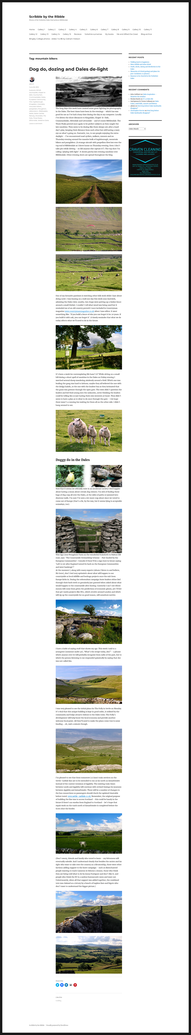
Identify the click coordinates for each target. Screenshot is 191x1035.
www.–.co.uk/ (79, 796)
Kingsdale (32, 104)
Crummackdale (35, 97)
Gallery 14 (56, 34)
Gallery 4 (73, 29)
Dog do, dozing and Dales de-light (68, 69)
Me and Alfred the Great (127, 34)
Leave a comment (35, 123)
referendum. (33, 111)
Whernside (33, 120)
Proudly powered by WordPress (57, 1025)
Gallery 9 (125, 29)
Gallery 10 (137, 29)
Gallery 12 (33, 34)
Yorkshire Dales (43, 120)
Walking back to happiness (139, 62)
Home (32, 29)
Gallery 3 (62, 29)
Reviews (77, 34)
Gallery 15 (67, 34)
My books (109, 34)
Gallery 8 (115, 29)
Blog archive (146, 34)
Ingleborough (38, 102)
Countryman (37, 95)
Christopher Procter (137, 111)
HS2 (30, 102)
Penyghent (42, 109)
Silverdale (39, 116)
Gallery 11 (148, 29)
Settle (31, 113)
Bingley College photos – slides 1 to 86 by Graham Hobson (54, 39)
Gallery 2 (51, 29)
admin (31, 84)
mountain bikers (35, 106)
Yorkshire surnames (93, 34)
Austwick (32, 90)
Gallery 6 (94, 29)
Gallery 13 (44, 34)
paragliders (33, 109)
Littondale (41, 104)
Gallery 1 (41, 29)
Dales (43, 97)
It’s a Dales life (148, 99)
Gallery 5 (83, 29)
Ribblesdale (43, 111)
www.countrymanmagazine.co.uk (79, 311)
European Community (37, 99)
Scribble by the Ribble (47, 16)
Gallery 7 (104, 29)
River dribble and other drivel (140, 64)
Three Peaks (37, 118)
